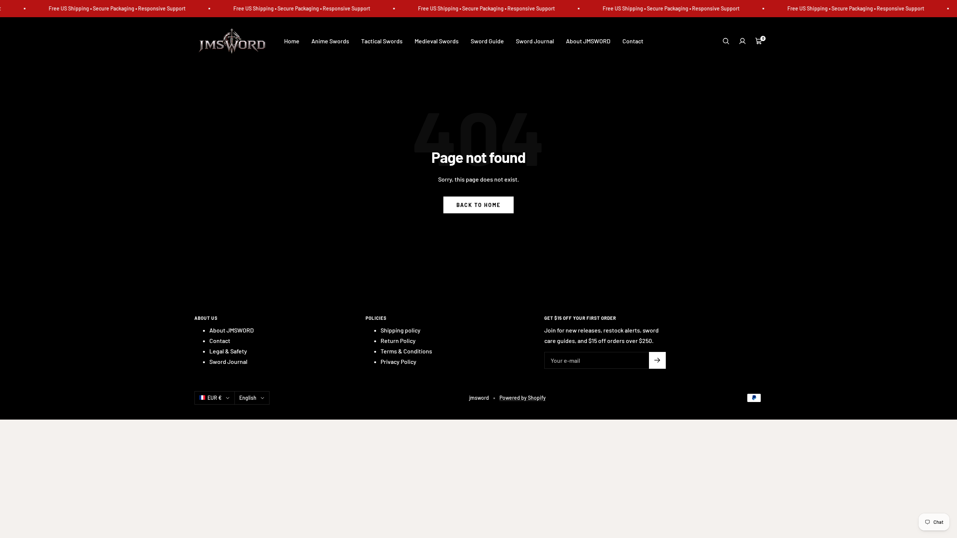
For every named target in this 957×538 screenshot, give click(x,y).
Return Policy (398, 340)
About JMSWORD (588, 40)
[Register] (657, 360)
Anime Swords (330, 40)
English (247, 398)
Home (291, 40)
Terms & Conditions (406, 351)
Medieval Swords (437, 40)
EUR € (214, 398)
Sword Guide (487, 40)
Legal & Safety (228, 351)
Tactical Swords (382, 40)
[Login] (742, 41)
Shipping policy (401, 330)
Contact (632, 40)
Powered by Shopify (522, 398)
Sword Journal (535, 40)
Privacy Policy (398, 361)
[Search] (726, 41)
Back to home (478, 205)
